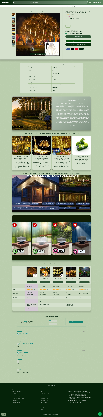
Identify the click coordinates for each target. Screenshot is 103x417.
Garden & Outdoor (51, 6)
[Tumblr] (78, 403)
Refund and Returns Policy (18, 398)
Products (18, 11)
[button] (45, 320)
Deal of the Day (37, 6)
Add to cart (78, 36)
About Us (14, 393)
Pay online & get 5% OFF (78, 44)
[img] (19, 331)
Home (21, 6)
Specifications (36, 64)
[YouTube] (80, 403)
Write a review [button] (75, 321)
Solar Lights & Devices (27, 6)
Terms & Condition (16, 391)
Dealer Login (65, 6)
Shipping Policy (15, 400)
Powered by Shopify (56, 414)
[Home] (5, 2)
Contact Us (81, 6)
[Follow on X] (70, 403)
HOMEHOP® (49, 414)
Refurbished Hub (44, 6)
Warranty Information (46, 64)
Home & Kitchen (59, 6)
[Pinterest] (73, 403)
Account (95, 2)
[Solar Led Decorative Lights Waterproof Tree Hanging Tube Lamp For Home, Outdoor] (32, 275)
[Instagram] (75, 403)
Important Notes (66, 64)
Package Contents (56, 64)
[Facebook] (68, 403)
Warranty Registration (73, 6)
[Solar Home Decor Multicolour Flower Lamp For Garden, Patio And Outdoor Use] (84, 275)
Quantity (67, 23)
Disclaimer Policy (16, 396)
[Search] (86, 2)
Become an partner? (16, 402)
